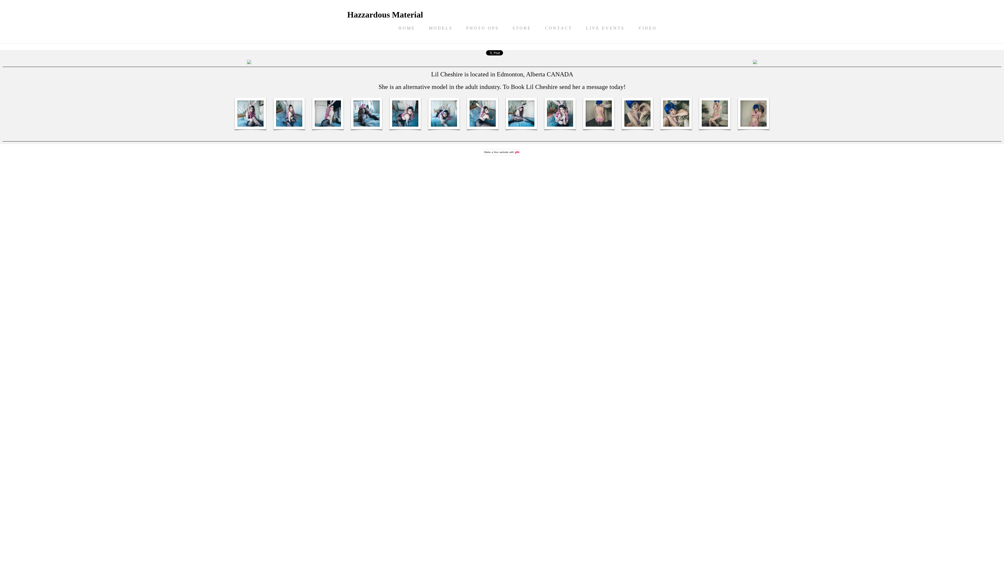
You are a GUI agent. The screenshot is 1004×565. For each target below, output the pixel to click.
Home (406, 28)
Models (441, 28)
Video (647, 28)
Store (521, 28)
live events (605, 28)
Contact (558, 28)
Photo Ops (482, 28)
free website (501, 152)
